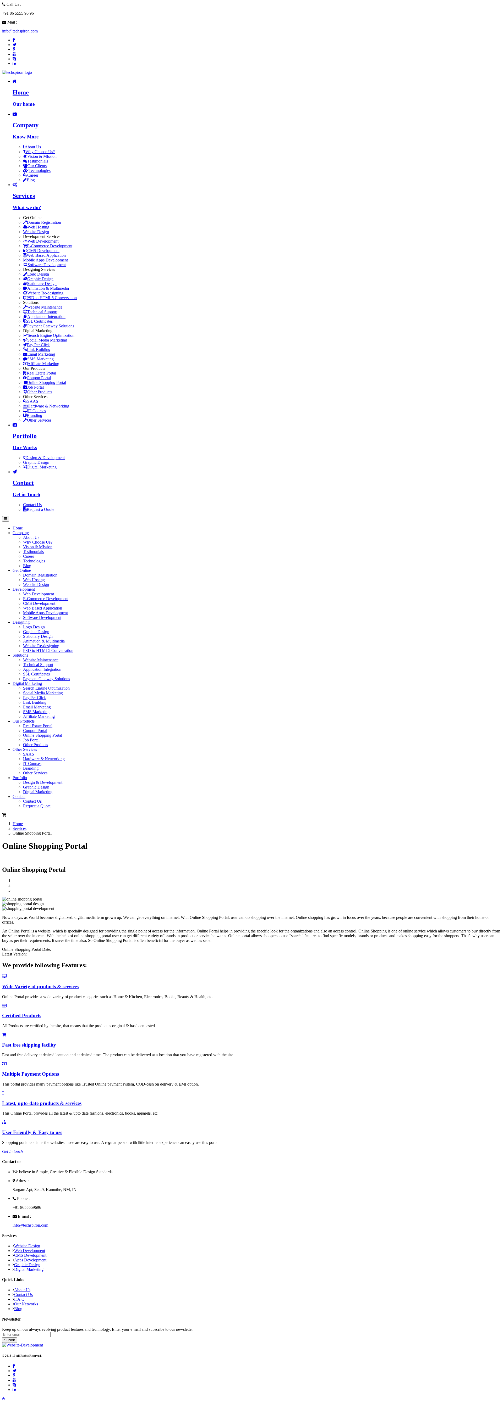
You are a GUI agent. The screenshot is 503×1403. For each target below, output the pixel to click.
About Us (33, 147)
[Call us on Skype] (14, 59)
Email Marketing (41, 354)
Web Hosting (38, 227)
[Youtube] (14, 54)
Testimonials (37, 161)
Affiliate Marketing (43, 363)
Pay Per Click (38, 345)
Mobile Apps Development (45, 260)
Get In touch (12, 1151)
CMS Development (43, 250)
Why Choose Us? (40, 151)
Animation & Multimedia (48, 288)
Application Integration (46, 316)
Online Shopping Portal (46, 382)
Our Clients (37, 166)
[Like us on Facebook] (14, 40)
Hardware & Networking (48, 406)
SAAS (32, 401)
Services (19, 828)
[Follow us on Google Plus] (14, 49)
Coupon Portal (39, 378)
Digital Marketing (42, 467)
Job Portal (35, 387)
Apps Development (30, 1260)
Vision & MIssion (42, 156)
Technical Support (42, 312)
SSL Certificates (39, 321)
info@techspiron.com (20, 31)
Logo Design (38, 274)
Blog (31, 180)
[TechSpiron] (17, 72)
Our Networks (26, 1304)
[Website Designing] (22, 1345)
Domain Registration (44, 222)
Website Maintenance (44, 307)
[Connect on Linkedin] (14, 63)
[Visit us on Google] (14, 1375)
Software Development (47, 264)
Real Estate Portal (41, 373)
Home (18, 823)
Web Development (43, 241)
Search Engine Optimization (51, 335)
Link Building (38, 349)
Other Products (39, 392)
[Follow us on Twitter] (15, 44)
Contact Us (32, 504)
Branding (34, 415)
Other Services (39, 420)
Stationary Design (42, 283)
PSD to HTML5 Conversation (51, 297)
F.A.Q (19, 1299)
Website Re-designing (45, 293)
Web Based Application (46, 255)
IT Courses (37, 411)
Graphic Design (40, 279)
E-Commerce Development (49, 246)
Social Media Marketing (47, 340)
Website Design (36, 232)
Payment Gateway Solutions (50, 326)
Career (32, 175)
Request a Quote (40, 509)
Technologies (40, 170)
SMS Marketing (40, 359)
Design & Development (45, 457)
